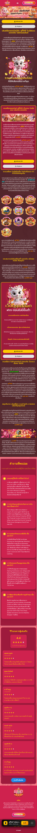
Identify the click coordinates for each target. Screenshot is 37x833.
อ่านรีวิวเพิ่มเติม (18, 780)
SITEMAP (18, 830)
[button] (17, 3)
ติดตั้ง (24, 823)
